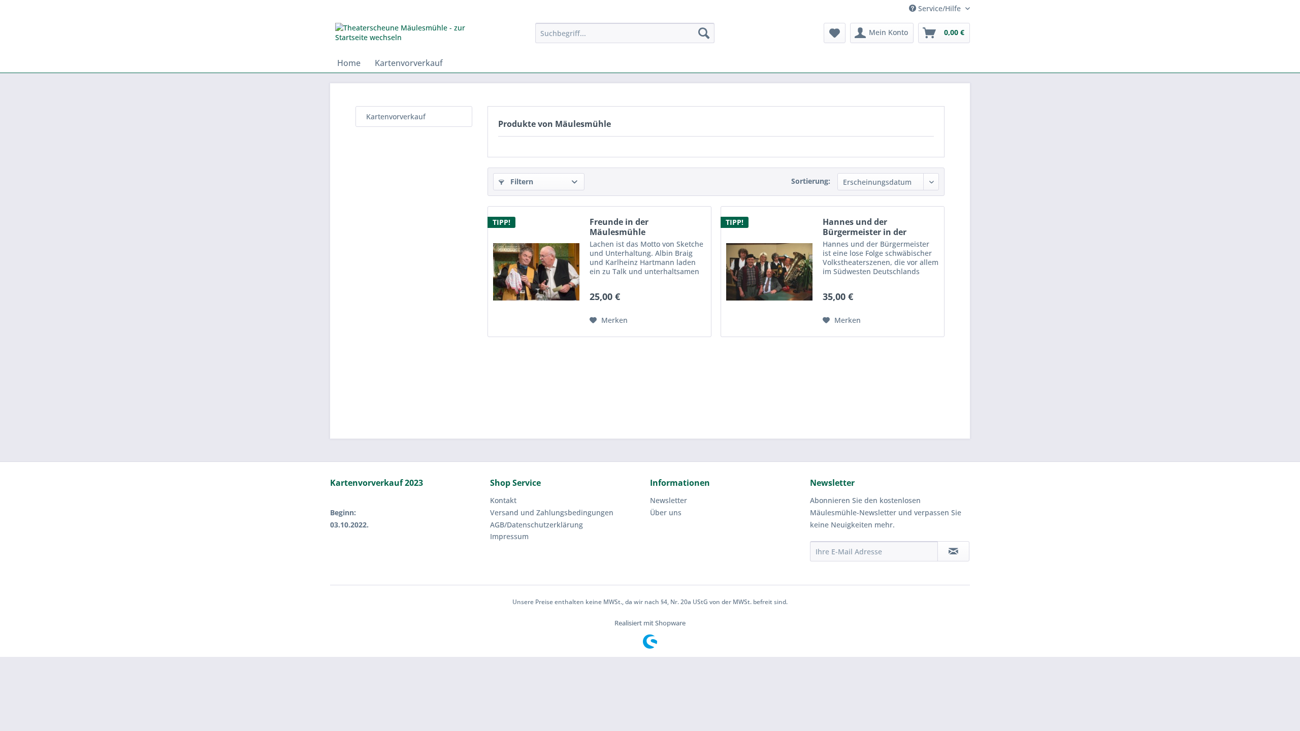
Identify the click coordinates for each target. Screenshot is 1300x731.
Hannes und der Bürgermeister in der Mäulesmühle (864, 227)
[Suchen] (703, 33)
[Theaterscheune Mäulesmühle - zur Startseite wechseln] (412, 35)
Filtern (520, 181)
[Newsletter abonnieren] (953, 551)
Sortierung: (810, 181)
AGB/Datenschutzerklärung (536, 524)
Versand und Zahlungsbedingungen (551, 512)
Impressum (509, 536)
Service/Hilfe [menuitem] (939, 8)
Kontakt (503, 500)
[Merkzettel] (835, 33)
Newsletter (668, 500)
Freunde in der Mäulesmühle (619, 227)
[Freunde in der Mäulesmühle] (536, 271)
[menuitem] (624, 33)
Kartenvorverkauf (396, 116)
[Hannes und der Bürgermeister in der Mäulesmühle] (769, 271)
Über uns (665, 512)
